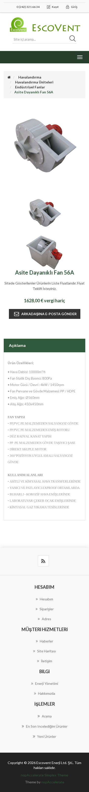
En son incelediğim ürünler (46, 726)
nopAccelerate (52, 782)
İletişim (46, 661)
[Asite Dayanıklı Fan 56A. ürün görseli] (44, 213)
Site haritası (46, 651)
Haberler (46, 641)
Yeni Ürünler (46, 736)
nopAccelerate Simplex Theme (44, 775)
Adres (46, 619)
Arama (47, 716)
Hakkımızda (46, 693)
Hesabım (46, 599)
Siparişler (47, 609)
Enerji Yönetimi (46, 683)
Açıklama (17, 345)
